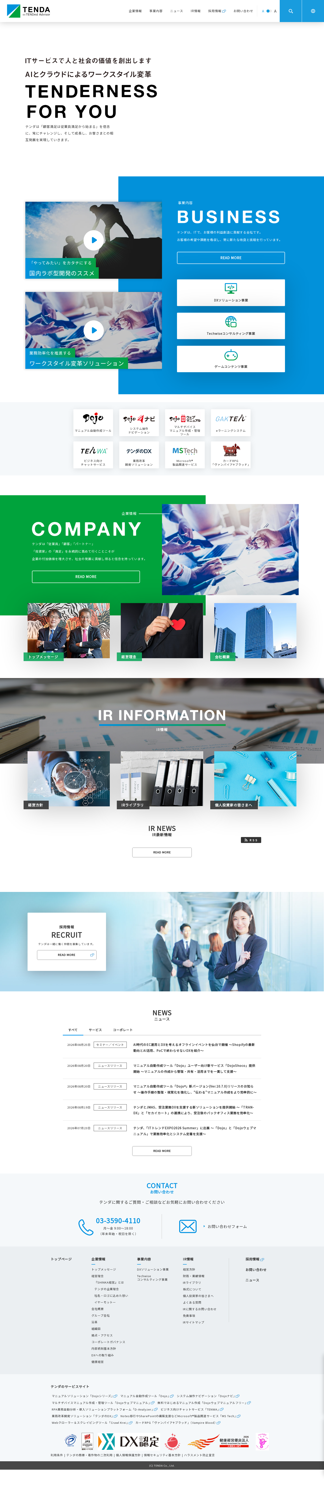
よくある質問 (192, 1302)
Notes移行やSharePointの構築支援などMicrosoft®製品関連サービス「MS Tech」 (179, 1416)
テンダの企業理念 (106, 1289)
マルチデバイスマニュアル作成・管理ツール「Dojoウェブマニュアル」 (101, 1403)
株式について (192, 1289)
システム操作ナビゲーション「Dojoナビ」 (206, 1396)
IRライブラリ (192, 1282)
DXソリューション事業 (231, 300)
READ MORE (231, 257)
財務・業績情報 (194, 1276)
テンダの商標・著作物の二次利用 (89, 1455)
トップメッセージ (103, 1269)
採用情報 (215, 11)
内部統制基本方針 (103, 1348)
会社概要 (97, 1309)
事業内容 (156, 11)
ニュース (176, 11)
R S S (253, 840)
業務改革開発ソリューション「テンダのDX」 (83, 1416)
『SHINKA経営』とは (109, 1282)
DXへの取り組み (102, 1355)
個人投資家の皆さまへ (198, 1296)
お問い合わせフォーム (227, 1226)
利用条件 (57, 1455)
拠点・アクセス (102, 1335)
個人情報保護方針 (128, 1455)
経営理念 (97, 1276)
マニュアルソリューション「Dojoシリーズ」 (83, 1396)
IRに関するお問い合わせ (200, 1309)
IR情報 (196, 11)
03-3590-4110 (118, 1220)
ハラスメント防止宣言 (199, 1455)
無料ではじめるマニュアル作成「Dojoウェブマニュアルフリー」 (203, 1403)
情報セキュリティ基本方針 (162, 1455)
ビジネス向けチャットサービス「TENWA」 (190, 1409)
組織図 (96, 1329)
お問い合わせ (243, 11)
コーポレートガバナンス (108, 1342)
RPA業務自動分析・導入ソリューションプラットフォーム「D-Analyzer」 (103, 1409)
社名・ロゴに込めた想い (111, 1295)
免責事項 (189, 1315)
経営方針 (189, 1269)
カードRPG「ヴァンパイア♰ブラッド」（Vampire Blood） (176, 1422)
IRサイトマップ (193, 1322)
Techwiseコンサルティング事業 (231, 333)
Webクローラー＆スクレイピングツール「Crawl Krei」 (90, 1422)
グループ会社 (100, 1315)
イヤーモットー (105, 1302)
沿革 (94, 1322)
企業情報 (135, 11)
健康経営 (97, 1362)
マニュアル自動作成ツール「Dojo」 (145, 1396)
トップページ (61, 1259)
